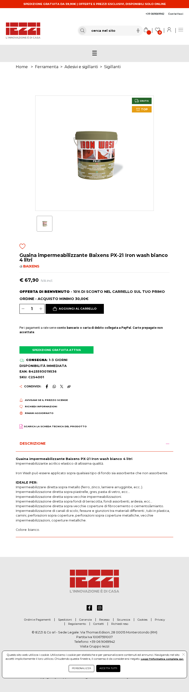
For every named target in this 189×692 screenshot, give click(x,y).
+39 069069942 (154, 14)
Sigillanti (112, 66)
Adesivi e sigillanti (81, 66)
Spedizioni (65, 619)
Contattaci (175, 14)
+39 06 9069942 (102, 642)
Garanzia (85, 619)
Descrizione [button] (33, 443)
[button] (75, 309)
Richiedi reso (119, 624)
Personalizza (81, 668)
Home (22, 66)
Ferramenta (46, 66)
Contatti (98, 624)
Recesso (104, 619)
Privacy (160, 619)
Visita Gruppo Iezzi (94, 646)
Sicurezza (123, 619)
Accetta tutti (108, 668)
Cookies (142, 619)
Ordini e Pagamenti (37, 619)
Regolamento (77, 624)
